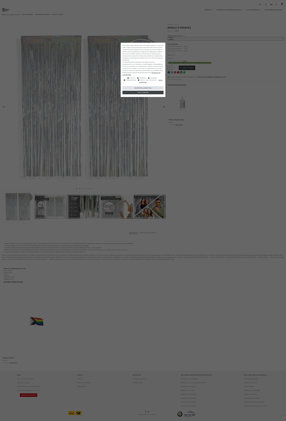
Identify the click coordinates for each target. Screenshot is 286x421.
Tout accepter (143, 92)
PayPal (142, 80)
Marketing (154, 78)
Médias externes (131, 80)
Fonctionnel (152, 80)
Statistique (143, 78)
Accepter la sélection (143, 88)
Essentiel (132, 78)
